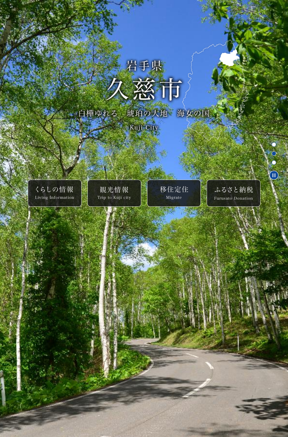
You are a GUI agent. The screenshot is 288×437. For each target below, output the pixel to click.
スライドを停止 (273, 175)
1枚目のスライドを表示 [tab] (274, 144)
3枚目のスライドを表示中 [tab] (274, 162)
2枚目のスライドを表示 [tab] (274, 153)
